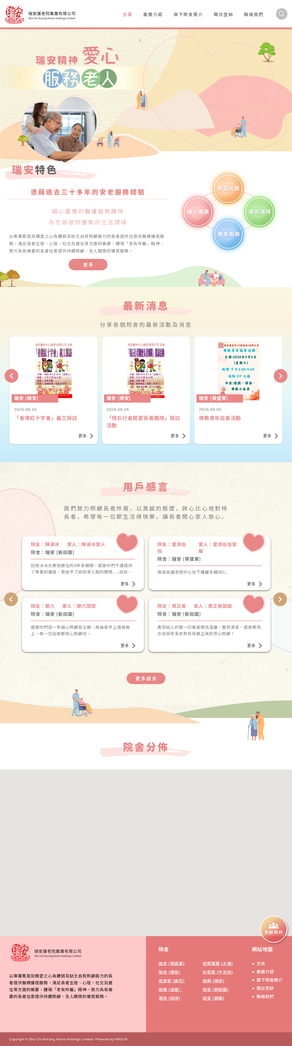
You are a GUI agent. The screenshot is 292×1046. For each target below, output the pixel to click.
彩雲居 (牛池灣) (218, 972)
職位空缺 (223, 14)
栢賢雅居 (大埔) (218, 963)
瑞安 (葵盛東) (172, 963)
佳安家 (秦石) (172, 981)
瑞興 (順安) (213, 981)
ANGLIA (121, 1039)
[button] (138, 873)
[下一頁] (280, 376)
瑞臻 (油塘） (171, 989)
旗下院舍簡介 (188, 14)
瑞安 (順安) (169, 972)
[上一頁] (11, 376)
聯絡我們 (254, 14)
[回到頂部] (280, 960)
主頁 (128, 14)
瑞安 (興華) (213, 998)
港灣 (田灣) (169, 998)
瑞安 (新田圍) (216, 989)
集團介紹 (153, 14)
